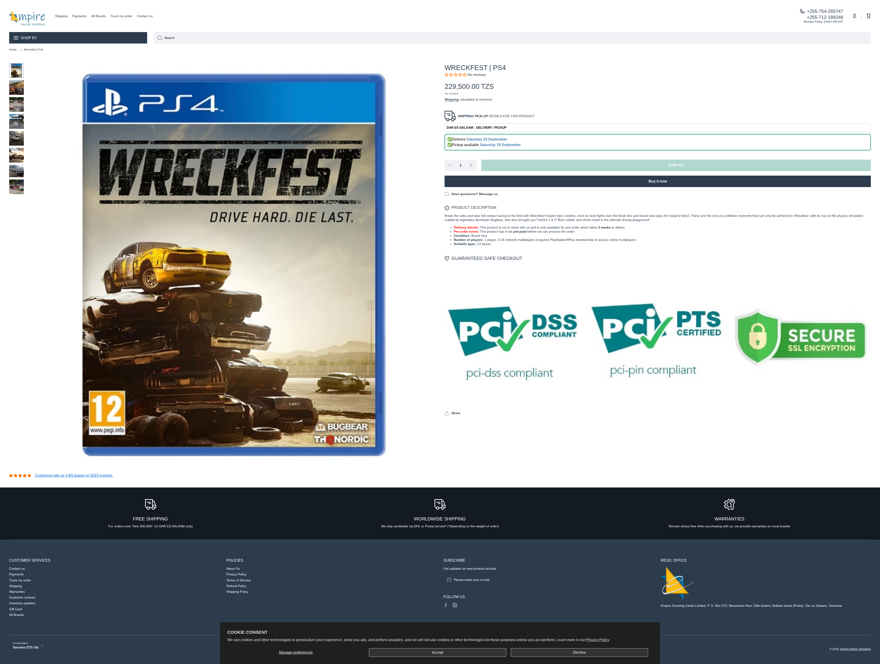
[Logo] (27, 16)
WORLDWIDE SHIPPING (440, 518)
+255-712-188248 (825, 17)
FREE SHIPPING (150, 518)
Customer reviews (22, 597)
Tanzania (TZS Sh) (25, 647)
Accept (437, 652)
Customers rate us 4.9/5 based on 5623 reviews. (74, 475)
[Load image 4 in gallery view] (16, 121)
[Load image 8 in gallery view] (16, 187)
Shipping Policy (237, 591)
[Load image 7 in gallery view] (16, 171)
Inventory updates (22, 603)
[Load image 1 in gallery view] (16, 70)
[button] (868, 16)
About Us (233, 568)
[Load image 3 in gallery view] (16, 104)
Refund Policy (236, 586)
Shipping (452, 99)
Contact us (17, 568)
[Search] (158, 38)
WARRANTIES (729, 518)
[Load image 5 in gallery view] (16, 138)
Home (13, 49)
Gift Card (15, 609)
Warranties (17, 591)
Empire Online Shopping (855, 649)
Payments (16, 574)
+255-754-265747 (825, 11)
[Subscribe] (648, 579)
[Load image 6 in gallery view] (16, 155)
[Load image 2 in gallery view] (16, 87)
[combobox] (512, 38)
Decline (579, 652)
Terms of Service (238, 580)
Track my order (20, 580)
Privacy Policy (597, 640)
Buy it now (658, 181)
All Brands (16, 615)
